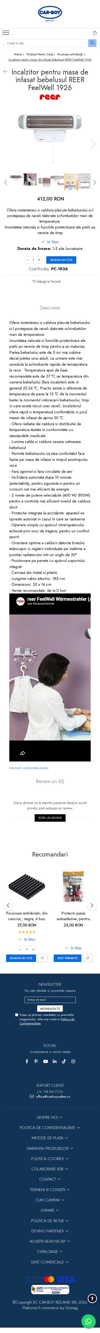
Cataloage (48, 1251)
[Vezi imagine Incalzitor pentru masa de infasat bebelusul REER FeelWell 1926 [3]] (57, 180)
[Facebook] (27, 1061)
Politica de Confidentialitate (48, 1127)
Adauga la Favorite (48, 281)
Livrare (48, 1210)
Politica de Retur (48, 1221)
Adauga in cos (61, 260)
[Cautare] (92, 43)
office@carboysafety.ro (52, 1096)
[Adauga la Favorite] (42, 958)
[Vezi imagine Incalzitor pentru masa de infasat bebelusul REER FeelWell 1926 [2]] (43, 180)
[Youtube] (45, 1061)
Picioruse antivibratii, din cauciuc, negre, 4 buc (26, 916)
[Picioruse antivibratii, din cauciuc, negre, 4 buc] (27, 887)
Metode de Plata (48, 1138)
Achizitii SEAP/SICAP (48, 1241)
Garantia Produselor (48, 1148)
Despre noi (48, 1117)
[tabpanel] (50, 138)
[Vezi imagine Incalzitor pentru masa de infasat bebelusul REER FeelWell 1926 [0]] (16, 180)
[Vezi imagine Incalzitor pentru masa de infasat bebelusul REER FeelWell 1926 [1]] (30, 179)
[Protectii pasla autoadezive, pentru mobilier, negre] (73, 887)
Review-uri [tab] (50, 781)
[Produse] (6, 34)
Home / (19, 54)
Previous (6, 182)
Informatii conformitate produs (28, 768)
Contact (48, 1179)
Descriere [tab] (50, 307)
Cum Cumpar (48, 1200)
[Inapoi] (3, 71)
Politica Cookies (48, 1158)
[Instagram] (73, 1061)
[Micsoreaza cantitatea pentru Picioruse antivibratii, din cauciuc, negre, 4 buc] (20, 949)
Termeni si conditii (48, 1190)
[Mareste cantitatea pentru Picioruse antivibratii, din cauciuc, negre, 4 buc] (33, 949)
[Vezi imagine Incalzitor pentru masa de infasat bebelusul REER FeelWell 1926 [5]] (85, 181)
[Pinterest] (36, 1061)
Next (93, 143)
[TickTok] (64, 1061)
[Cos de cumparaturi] (95, 33)
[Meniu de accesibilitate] (92, 1298)
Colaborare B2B (48, 1169)
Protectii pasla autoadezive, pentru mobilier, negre (73, 916)
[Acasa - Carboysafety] (50, 14)
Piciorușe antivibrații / (71, 54)
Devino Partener (48, 1231)
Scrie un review (50, 818)
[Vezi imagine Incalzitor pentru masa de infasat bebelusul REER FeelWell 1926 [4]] (71, 181)
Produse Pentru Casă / (41, 54)
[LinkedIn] (55, 1061)
